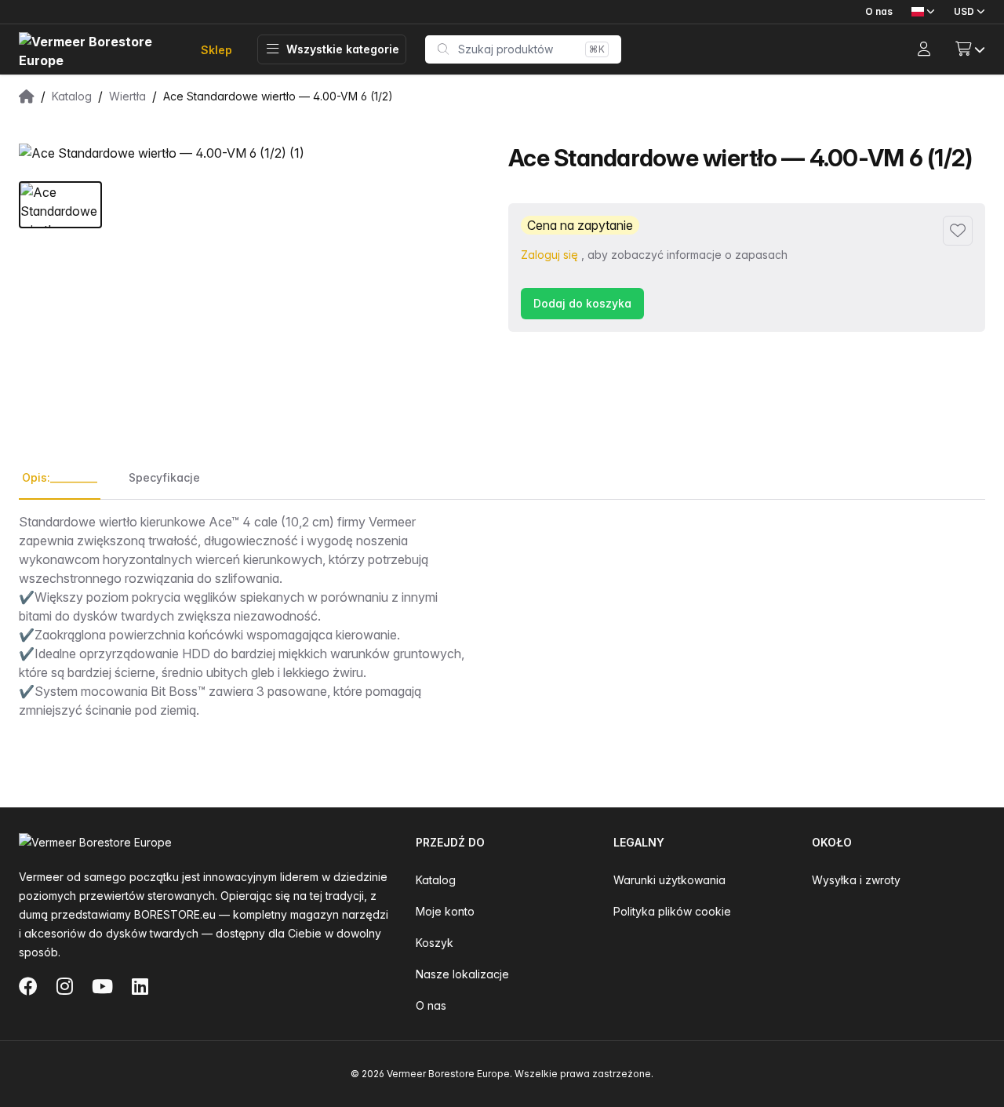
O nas (879, 11)
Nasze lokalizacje (462, 974)
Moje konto (445, 911)
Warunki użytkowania (669, 880)
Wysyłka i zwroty (856, 880)
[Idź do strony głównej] (97, 49)
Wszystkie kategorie (342, 49)
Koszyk (434, 942)
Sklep (216, 49)
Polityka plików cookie (672, 911)
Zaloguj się (549, 254)
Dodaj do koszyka (582, 303)
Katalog (436, 880)
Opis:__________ (59, 477)
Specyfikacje (164, 477)
